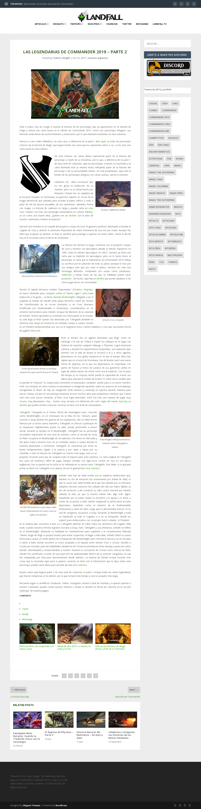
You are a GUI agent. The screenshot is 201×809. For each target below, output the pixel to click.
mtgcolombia (157, 234)
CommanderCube (159, 131)
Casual (153, 103)
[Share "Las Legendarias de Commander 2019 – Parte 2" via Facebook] (64, 676)
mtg (178, 213)
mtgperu (170, 248)
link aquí (101, 141)
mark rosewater (159, 206)
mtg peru (154, 248)
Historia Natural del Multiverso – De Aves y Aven (90, 735)
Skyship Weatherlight (63, 297)
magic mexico (157, 193)
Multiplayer (175, 255)
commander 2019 (159, 117)
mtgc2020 (168, 220)
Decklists (58, 24)
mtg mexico (156, 241)
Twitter (126, 24)
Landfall (154, 165)
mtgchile (171, 227)
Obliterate (67, 274)
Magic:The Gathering (161, 172)
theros (172, 262)
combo (153, 110)
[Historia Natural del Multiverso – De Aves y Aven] (91, 720)
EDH (151, 144)
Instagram (142, 24)
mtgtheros (156, 255)
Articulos (40, 24)
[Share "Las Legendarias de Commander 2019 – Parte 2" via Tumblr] (77, 676)
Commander (169, 110)
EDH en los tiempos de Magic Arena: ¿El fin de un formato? (110, 647)
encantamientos (159, 151)
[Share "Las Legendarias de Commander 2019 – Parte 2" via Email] (89, 676)
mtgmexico (175, 241)
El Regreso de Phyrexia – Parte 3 (59, 733)
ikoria (179, 158)
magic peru (176, 193)
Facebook (111, 24)
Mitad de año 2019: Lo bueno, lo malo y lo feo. (74, 647)
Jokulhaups (124, 271)
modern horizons (160, 213)
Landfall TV (159, 24)
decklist (73, 215)
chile (175, 103)
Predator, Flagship (82, 289)
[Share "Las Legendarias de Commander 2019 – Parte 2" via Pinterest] (83, 676)
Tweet (25, 608)
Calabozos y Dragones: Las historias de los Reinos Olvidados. (122, 735)
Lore (167, 165)
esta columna (92, 468)
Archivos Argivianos (98, 57)
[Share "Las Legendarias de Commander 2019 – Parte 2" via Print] (95, 676)
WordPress (61, 805)
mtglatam (176, 234)
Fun (169, 158)
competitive (156, 137)
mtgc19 (153, 220)
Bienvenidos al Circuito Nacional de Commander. (48, 3)
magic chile (156, 179)
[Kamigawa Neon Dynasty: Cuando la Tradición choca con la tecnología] (27, 720)
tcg (161, 262)
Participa (76, 24)
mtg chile (155, 227)
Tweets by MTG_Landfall (157, 89)
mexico (178, 206)
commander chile (159, 124)
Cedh (165, 103)
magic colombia (158, 186)
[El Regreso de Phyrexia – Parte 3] (59, 720)
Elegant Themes (31, 805)
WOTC (152, 268)
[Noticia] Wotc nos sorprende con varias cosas (36, 647)
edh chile (163, 144)
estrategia (155, 158)
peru (152, 262)
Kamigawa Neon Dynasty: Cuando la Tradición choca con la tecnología (26, 737)
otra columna (80, 564)
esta (38, 330)
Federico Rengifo (61, 57)
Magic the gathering (161, 199)
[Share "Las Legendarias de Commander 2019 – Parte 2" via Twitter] (70, 676)
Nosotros (93, 24)
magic (177, 165)
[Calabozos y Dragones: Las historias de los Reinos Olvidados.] (123, 720)
